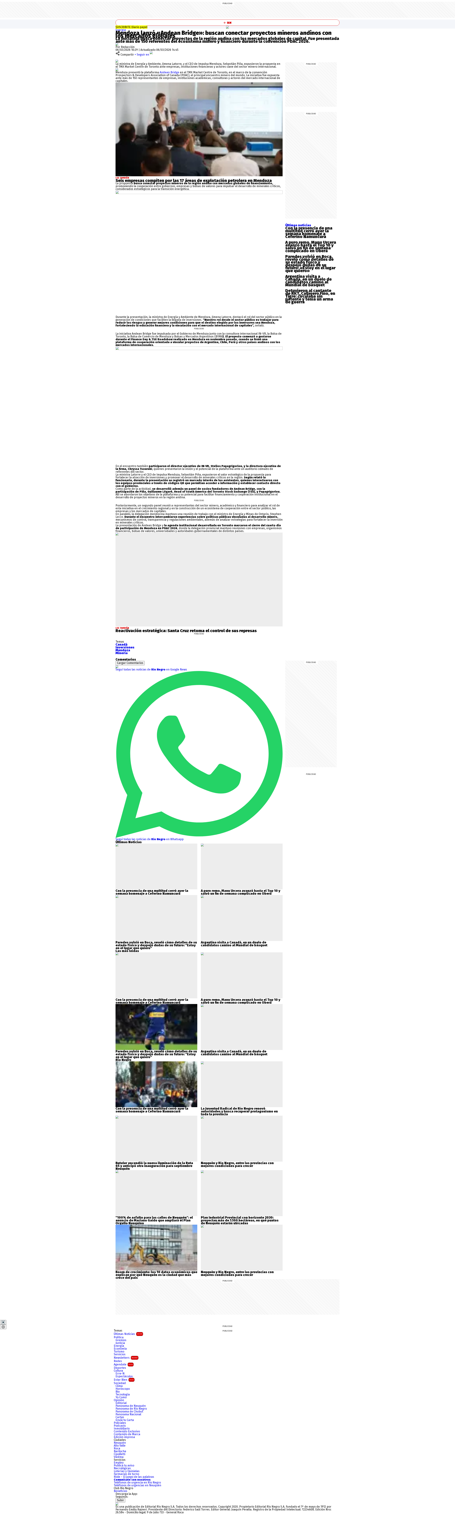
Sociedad (120, 1383)
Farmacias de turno (126, 1474)
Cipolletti (119, 1454)
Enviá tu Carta (125, 1420)
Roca (117, 1448)
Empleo (119, 1462)
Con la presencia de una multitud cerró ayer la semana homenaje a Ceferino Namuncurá (308, 232)
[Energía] (227, 27)
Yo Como (121, 1397)
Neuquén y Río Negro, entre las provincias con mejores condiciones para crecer (237, 1164)
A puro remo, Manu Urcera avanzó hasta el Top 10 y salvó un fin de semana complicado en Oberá (310, 246)
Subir (120, 1500)
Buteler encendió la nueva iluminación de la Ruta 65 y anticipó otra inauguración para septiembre (154, 1164)
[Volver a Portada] (227, 23)
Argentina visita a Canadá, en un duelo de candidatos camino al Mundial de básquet (308, 280)
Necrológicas (122, 1468)
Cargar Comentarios (130, 663)
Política (119, 1337)
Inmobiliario (122, 1428)
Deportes (120, 1367)
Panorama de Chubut (129, 1411)
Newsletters (126, 1357)
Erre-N (120, 1373)
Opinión (119, 1400)
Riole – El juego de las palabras (134, 1476)
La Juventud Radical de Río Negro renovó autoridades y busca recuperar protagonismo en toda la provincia (239, 1111)
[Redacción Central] (117, 44)
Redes (118, 1361)
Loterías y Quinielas (127, 1471)
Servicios (119, 1354)
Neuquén (120, 1442)
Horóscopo (123, 1388)
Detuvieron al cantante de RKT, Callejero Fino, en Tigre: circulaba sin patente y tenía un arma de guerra (310, 296)
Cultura (118, 1370)
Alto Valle (119, 1445)
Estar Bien (124, 1379)
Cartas (120, 1417)
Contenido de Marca (127, 1434)
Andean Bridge (170, 72)
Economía (120, 1348)
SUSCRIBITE (131, 27)
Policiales (120, 1423)
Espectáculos (124, 1376)
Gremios (121, 1340)
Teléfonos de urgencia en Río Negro (137, 1482)
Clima (119, 1386)
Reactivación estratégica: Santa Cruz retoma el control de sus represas (186, 630)
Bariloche (120, 1451)
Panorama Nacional (128, 1414)
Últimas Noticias (128, 1334)
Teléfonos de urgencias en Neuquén (137, 1485)
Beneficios (120, 1491)
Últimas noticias (298, 225)
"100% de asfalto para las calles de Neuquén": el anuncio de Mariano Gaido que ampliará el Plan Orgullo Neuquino (154, 1220)
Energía (121, 30)
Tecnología (123, 1394)
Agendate (123, 1364)
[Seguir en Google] (117, 69)
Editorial (121, 1403)
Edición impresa (124, 1437)
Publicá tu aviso (124, 1465)
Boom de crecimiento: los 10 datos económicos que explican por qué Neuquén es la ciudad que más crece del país (156, 1275)
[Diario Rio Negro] (117, 1503)
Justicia (120, 1343)
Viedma (119, 1457)
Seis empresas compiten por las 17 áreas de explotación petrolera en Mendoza (194, 180)
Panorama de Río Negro (131, 1408)
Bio (118, 1391)
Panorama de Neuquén (131, 1405)
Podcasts (120, 1425)
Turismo (119, 1351)
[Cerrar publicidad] (3, 1322)
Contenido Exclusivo (127, 1431)
